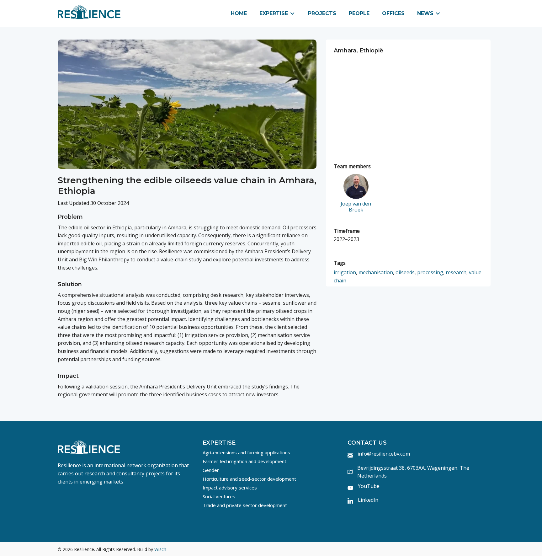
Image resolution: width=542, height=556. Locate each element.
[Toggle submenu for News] (438, 13)
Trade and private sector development (245, 505)
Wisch (160, 549)
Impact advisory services (230, 487)
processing (430, 272)
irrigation (345, 272)
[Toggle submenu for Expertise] (292, 13)
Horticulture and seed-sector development (249, 479)
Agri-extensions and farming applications (246, 452)
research (456, 272)
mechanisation (376, 272)
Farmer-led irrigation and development (244, 461)
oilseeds (405, 272)
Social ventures (219, 496)
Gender (211, 470)
